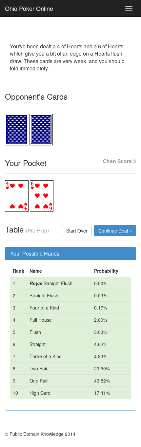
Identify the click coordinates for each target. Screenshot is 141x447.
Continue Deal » (115, 230)
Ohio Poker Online (29, 8)
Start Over (77, 230)
